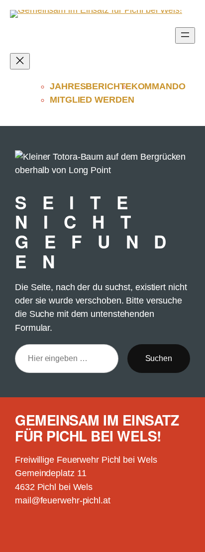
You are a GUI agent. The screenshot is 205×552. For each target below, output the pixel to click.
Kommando (158, 86)
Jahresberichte (90, 86)
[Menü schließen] (20, 61)
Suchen (158, 358)
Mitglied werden (92, 100)
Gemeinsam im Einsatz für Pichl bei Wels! (97, 428)
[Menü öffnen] (185, 35)
